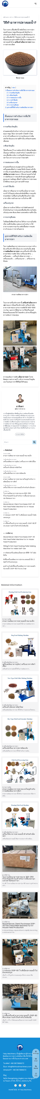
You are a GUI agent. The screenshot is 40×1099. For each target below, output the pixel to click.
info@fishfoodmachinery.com (20, 1066)
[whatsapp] (24, 1085)
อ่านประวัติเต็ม (20, 434)
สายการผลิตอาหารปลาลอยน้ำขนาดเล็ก (17, 455)
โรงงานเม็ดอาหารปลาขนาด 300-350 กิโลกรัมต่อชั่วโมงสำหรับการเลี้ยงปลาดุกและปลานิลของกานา (19, 495)
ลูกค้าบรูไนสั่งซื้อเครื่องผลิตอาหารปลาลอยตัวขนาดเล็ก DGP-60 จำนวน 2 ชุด (19, 567)
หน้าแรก (6, 17)
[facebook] (20, 1085)
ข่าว (11, 17)
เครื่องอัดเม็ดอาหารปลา (10, 459)
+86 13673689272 (17, 1063)
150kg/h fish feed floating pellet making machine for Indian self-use (19, 547)
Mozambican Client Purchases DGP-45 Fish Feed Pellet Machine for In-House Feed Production (19, 506)
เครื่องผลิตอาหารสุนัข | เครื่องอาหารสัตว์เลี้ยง (19, 461)
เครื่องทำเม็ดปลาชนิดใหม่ (12, 467)
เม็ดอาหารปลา (23, 377)
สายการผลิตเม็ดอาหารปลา (19, 250)
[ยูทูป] (15, 1085)
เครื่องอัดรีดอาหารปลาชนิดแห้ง (14, 473)
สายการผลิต (7, 453)
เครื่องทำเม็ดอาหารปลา (23, 42)
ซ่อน (13, 87)
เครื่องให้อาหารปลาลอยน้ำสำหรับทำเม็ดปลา (19, 487)
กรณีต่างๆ (6, 491)
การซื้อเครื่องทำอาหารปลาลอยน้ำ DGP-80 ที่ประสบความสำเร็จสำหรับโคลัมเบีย (19, 524)
